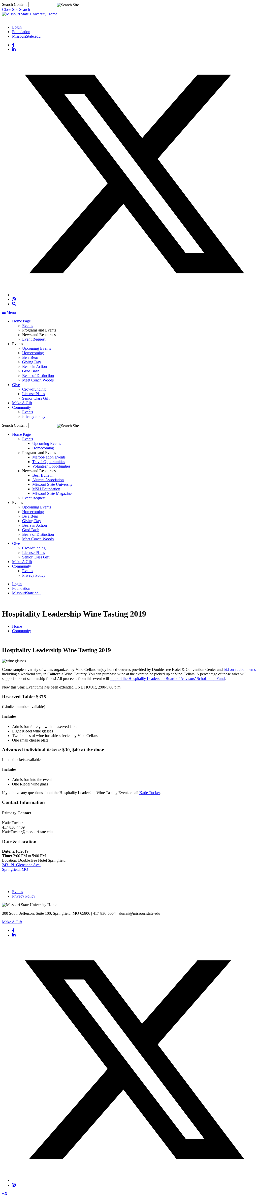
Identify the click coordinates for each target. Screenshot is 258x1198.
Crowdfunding (34, 389)
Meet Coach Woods (38, 380)
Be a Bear (30, 357)
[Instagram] (14, 299)
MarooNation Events (49, 457)
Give (16, 385)
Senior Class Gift (35, 398)
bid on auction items (240, 669)
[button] (14, 304)
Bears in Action (34, 366)
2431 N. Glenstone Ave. (21, 865)
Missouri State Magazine (52, 493)
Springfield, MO (15, 869)
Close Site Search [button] (16, 9)
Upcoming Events (36, 348)
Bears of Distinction (38, 375)
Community (21, 407)
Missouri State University (52, 484)
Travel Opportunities (48, 462)
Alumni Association (48, 480)
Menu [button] (11, 312)
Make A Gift (22, 403)
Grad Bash (30, 371)
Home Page (21, 321)
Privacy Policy (33, 416)
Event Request (33, 339)
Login (17, 27)
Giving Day (31, 362)
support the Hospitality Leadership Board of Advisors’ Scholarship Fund (167, 678)
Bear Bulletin (42, 475)
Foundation (21, 32)
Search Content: (15, 4)
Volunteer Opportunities (51, 466)
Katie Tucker (149, 793)
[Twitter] (134, 295)
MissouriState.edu (26, 36)
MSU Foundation (46, 489)
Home (17, 626)
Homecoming (33, 353)
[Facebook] (13, 45)
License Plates (33, 394)
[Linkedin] (14, 49)
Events (27, 325)
